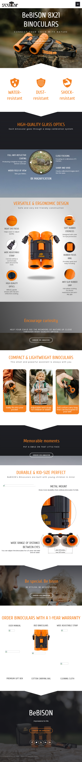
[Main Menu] (78, 4)
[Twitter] (36, 742)
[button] (41, 41)
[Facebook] (32, 742)
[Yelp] (41, 742)
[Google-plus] (50, 742)
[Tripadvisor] (45, 742)
